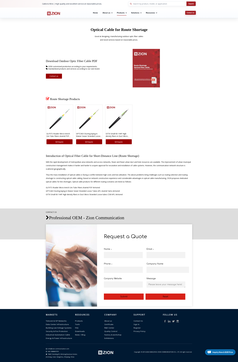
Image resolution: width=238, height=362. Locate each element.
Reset (165, 297)
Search (191, 4)
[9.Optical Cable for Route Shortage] (146, 68)
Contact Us (138, 321)
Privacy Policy (140, 331)
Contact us (190, 13)
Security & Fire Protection (57, 331)
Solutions (135, 13)
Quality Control (110, 331)
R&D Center (109, 328)
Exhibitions (109, 338)
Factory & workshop (112, 335)
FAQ (76, 328)
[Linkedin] (169, 321)
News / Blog (80, 335)
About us (106, 13)
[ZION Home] (53, 13)
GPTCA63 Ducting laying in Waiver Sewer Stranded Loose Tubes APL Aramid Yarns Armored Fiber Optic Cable (88, 134)
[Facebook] (165, 321)
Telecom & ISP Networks (56, 321)
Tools (77, 324)
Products (121, 13)
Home (95, 13)
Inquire (60, 142)
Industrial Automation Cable (58, 335)
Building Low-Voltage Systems (59, 328)
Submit (123, 297)
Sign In (136, 324)
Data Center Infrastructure (57, 324)
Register (137, 328)
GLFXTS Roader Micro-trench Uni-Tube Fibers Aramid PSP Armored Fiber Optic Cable (58, 134)
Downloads (80, 331)
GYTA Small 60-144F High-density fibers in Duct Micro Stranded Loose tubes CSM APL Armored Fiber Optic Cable (118, 134)
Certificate (108, 324)
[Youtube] (178, 321)
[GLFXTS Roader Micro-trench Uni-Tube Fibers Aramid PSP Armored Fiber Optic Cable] (59, 118)
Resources (150, 13)
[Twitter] (173, 321)
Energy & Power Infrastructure (59, 338)
